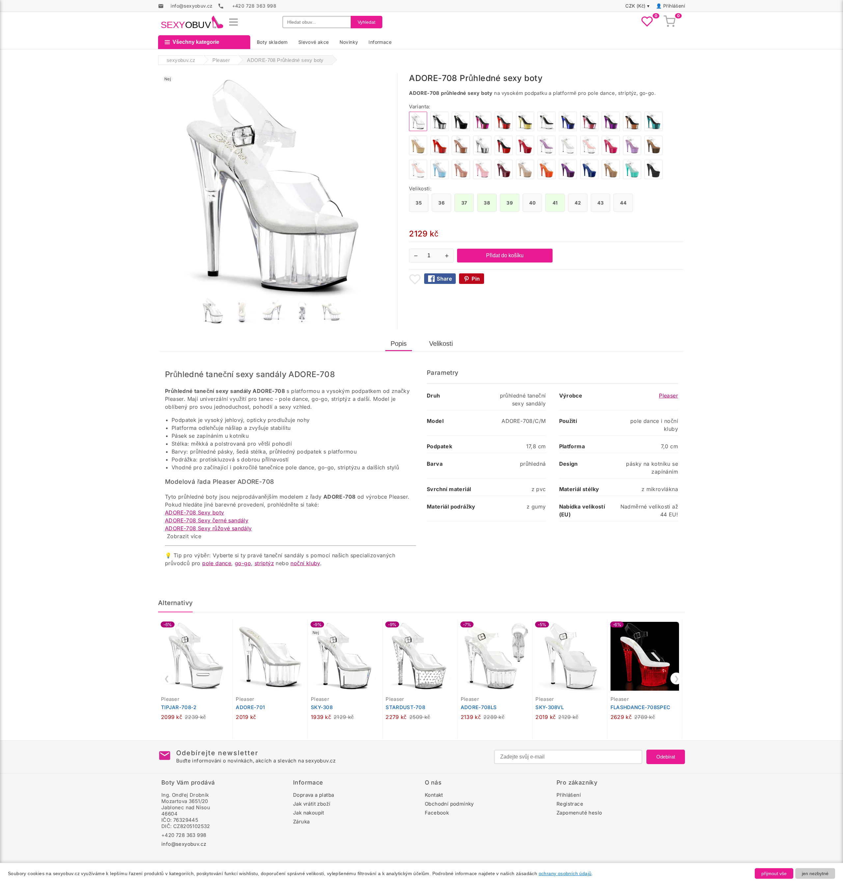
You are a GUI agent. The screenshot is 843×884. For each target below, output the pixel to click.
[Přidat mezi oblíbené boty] (415, 279)
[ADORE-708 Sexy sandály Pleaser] (632, 129)
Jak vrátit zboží (311, 804)
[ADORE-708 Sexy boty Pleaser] (504, 153)
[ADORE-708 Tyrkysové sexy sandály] (653, 129)
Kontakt (434, 795)
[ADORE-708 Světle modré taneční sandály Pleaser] (439, 177)
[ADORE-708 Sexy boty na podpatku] (589, 153)
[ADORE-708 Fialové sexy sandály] (611, 129)
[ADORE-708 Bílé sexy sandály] (568, 153)
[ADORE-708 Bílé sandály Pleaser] (418, 177)
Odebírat (665, 757)
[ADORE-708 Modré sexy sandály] (568, 129)
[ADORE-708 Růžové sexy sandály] (589, 129)
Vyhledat (366, 22)
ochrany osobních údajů (565, 873)
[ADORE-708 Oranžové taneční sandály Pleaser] (546, 177)
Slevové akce (313, 42)
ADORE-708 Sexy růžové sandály (208, 528)
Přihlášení (674, 6)
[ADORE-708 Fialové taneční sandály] (568, 177)
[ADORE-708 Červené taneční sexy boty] (525, 153)
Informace (380, 42)
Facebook (437, 813)
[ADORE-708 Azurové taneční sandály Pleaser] (632, 177)
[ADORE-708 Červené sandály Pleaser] (439, 153)
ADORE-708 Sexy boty (194, 512)
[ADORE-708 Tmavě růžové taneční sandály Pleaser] (611, 153)
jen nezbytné (815, 873)
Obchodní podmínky (449, 804)
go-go (243, 563)
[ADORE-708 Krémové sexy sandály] (418, 153)
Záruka (301, 821)
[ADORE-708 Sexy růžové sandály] (482, 129)
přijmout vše (774, 873)
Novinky (349, 42)
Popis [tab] (399, 343)
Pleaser (668, 395)
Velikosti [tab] (441, 343)
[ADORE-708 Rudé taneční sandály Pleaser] (504, 177)
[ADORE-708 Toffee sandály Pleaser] (611, 177)
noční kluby (305, 563)
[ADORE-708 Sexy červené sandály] (504, 129)
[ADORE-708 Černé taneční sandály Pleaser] (653, 177)
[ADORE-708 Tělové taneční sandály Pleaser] (525, 177)
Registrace (570, 804)
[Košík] (669, 22)
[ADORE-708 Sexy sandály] (546, 129)
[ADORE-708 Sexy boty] (439, 129)
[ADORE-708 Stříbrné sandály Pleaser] (482, 153)
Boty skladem (272, 42)
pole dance (216, 563)
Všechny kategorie (196, 42)
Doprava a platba (313, 795)
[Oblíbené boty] (647, 22)
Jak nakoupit (308, 813)
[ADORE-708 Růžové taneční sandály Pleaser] (482, 177)
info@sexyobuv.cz (183, 844)
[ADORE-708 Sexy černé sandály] (461, 129)
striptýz (264, 563)
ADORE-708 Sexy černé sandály (206, 520)
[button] (229, 627)
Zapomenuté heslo (579, 813)
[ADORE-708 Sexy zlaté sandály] (525, 129)
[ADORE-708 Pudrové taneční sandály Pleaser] (461, 177)
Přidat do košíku (505, 255)
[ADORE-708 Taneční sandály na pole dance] (546, 153)
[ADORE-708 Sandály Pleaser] (461, 153)
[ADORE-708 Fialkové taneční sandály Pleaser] (632, 153)
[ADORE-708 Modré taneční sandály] (589, 177)
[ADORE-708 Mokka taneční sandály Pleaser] (653, 153)
